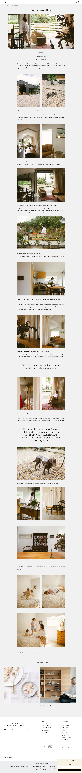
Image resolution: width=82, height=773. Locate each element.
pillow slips (37, 650)
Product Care (65, 727)
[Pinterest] (68, 747)
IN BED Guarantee (66, 725)
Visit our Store (45, 725)
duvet (34, 650)
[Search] (76, 2)
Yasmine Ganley (43, 56)
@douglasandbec (20, 569)
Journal (7, 5)
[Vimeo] (72, 747)
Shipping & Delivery (66, 735)
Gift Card (64, 730)
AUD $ (69, 2)
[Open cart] (78, 2)
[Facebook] (62, 747)
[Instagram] (65, 747)
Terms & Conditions (66, 737)
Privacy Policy (65, 739)
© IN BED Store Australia (8, 757)
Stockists (44, 729)
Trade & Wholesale (46, 727)
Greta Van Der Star (43, 59)
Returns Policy (65, 734)
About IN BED (45, 723)
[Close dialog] (81, 759)
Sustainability (45, 730)
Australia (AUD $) (7, 755)
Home (4, 5)
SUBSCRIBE (69, 770)
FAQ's (63, 723)
